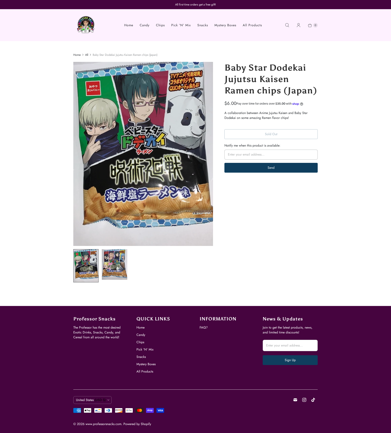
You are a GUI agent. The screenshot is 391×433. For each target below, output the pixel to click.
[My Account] (298, 25)
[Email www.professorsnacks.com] (295, 399)
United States (91, 400)
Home (128, 25)
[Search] (287, 25)
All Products (252, 25)
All (86, 55)
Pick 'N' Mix (181, 25)
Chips (160, 25)
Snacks (202, 25)
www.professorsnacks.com (103, 424)
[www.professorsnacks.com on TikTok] (313, 399)
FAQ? (204, 327)
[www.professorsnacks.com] (86, 25)
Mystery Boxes (225, 25)
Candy (144, 25)
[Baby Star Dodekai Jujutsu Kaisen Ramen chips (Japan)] (143, 154)
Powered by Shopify (137, 424)
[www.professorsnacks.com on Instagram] (304, 399)
